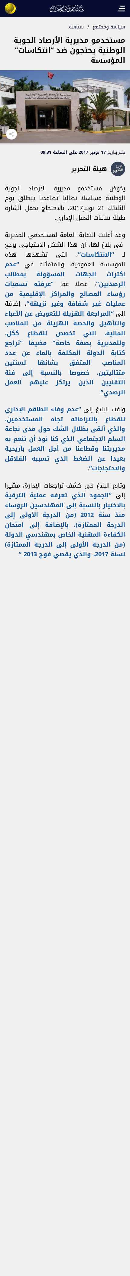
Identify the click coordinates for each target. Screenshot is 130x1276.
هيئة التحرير (89, 169)
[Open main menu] (121, 8)
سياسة (76, 26)
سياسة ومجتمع (109, 26)
